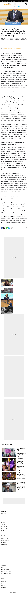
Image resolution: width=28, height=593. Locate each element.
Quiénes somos (4, 558)
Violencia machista (17, 48)
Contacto (3, 563)
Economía (3, 511)
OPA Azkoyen (7, 1)
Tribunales (5, 48)
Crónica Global (4, 538)
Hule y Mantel (4, 551)
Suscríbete (3, 561)
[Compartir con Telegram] (9, 228)
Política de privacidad (6, 571)
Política (3, 516)
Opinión (3, 520)
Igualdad (10, 48)
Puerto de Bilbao (19, 1)
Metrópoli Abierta (5, 540)
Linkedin (3, 585)
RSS (2, 567)
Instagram (3, 587)
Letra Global (4, 544)
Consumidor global (5, 549)
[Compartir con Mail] (12, 228)
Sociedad (3, 518)
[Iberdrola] (20, 7)
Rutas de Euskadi (5, 528)
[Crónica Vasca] (9, 4)
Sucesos (3, 524)
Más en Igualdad (7, 444)
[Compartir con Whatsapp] (7, 228)
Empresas (3, 513)
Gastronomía (4, 526)
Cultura (3, 522)
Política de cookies (5, 569)
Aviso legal (3, 565)
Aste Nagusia (13, 1)
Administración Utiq (6, 573)
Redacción (3, 51)
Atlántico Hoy (4, 546)
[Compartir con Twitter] (4, 228)
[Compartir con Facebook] (2, 228)
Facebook (3, 581)
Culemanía (3, 542)
